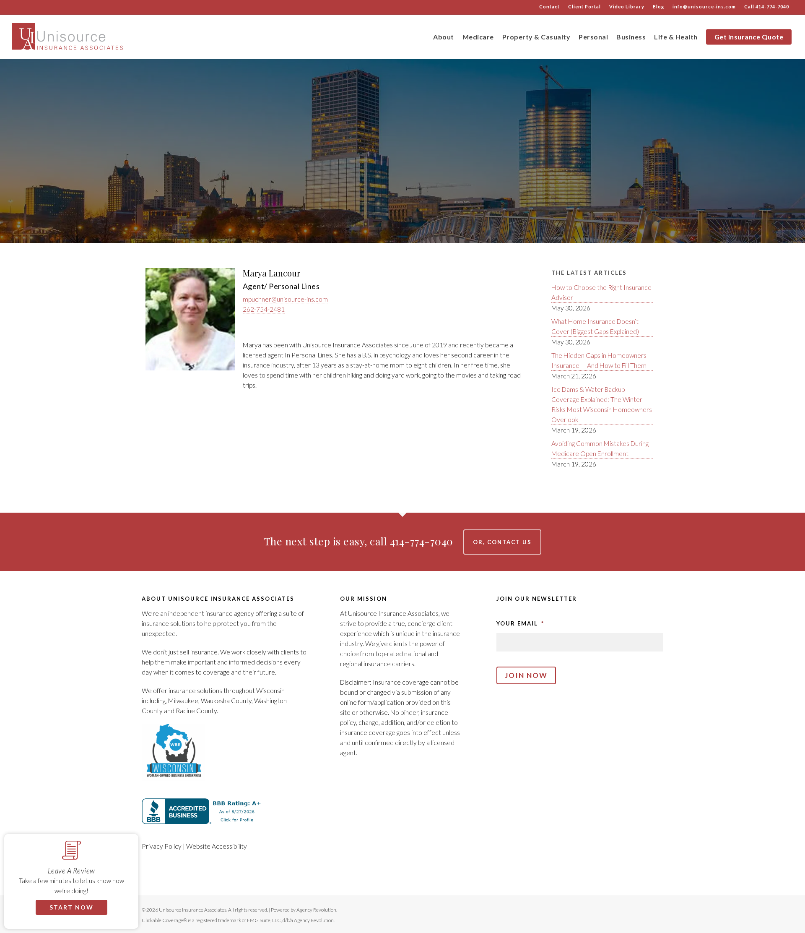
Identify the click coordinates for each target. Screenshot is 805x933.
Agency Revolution (316, 910)
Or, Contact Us (502, 542)
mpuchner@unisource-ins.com (285, 299)
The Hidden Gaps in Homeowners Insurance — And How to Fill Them (599, 360)
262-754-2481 (264, 309)
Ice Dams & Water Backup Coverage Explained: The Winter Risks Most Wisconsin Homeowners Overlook (601, 404)
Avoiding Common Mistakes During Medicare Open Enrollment (600, 448)
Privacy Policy (162, 846)
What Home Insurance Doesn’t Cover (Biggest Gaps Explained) (595, 326)
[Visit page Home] (68, 36)
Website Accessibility (216, 846)
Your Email (520, 623)
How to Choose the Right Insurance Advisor (601, 292)
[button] (132, 840)
